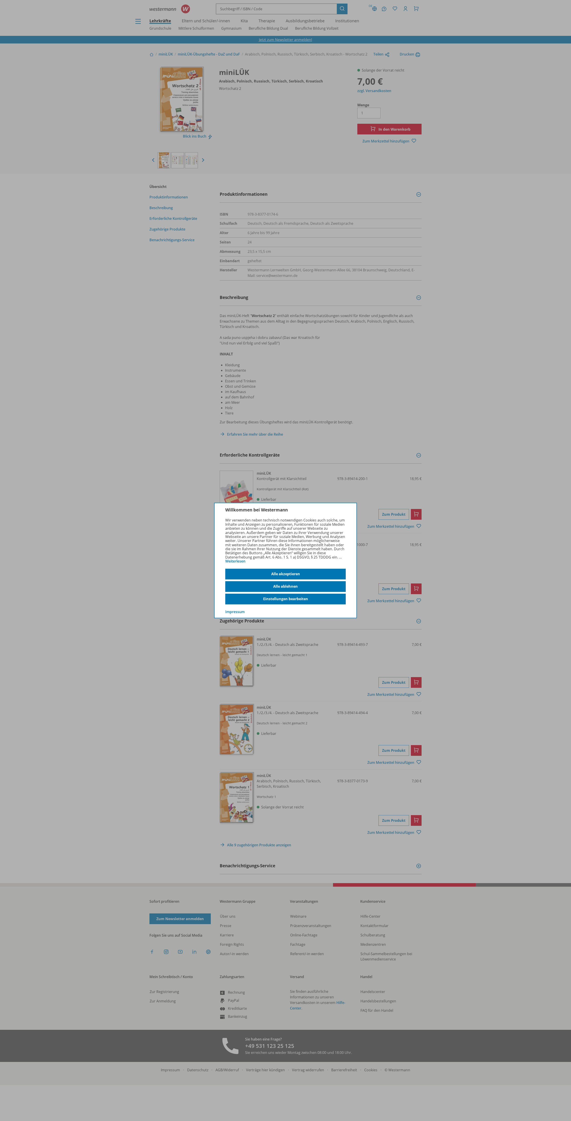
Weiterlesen (235, 561)
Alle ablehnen (285, 586)
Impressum (235, 611)
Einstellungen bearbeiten (285, 598)
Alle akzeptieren (285, 573)
